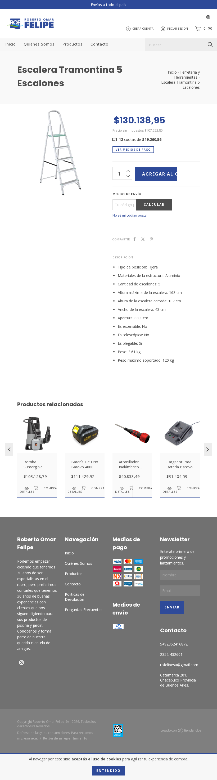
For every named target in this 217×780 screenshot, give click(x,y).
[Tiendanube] (181, 731)
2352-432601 (171, 654)
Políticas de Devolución (74, 597)
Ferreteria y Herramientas (187, 75)
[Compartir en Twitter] (143, 239)
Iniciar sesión (177, 28)
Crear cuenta (142, 28)
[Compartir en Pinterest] (151, 239)
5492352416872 (174, 644)
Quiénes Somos (39, 44)
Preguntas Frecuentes (83, 609)
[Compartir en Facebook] (134, 239)
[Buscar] (210, 44)
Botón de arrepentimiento (65, 738)
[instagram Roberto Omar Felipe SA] (208, 17)
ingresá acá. (27, 738)
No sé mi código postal (129, 215)
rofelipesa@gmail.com (179, 664)
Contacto (99, 44)
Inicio (10, 44)
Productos (72, 44)
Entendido (108, 770)
